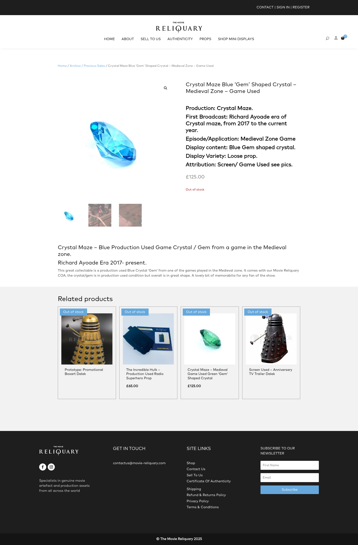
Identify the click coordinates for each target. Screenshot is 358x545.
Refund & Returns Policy (206, 495)
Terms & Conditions (203, 507)
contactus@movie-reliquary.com (139, 463)
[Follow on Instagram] (51, 467)
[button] (165, 88)
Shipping (194, 489)
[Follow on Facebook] (42, 467)
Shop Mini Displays (236, 39)
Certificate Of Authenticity (209, 481)
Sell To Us (151, 39)
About (128, 39)
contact (265, 7)
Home (109, 39)
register (301, 7)
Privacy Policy (198, 501)
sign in (283, 7)
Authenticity (180, 39)
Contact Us (196, 469)
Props (205, 39)
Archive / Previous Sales (87, 65)
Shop (191, 463)
